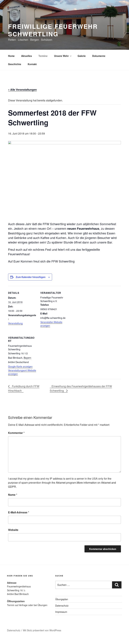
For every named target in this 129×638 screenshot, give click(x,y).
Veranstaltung (15, 323)
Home (11, 56)
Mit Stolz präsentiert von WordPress (42, 630)
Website (13, 530)
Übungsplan (61, 599)
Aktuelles (26, 56)
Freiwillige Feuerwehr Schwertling (53, 30)
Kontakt (32, 64)
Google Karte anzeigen (20, 366)
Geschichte (14, 64)
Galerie (82, 56)
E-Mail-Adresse (18, 512)
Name (12, 495)
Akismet (61, 482)
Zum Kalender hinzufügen (31, 277)
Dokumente (98, 56)
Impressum (61, 611)
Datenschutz (62, 605)
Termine (43, 56)
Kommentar (16, 433)
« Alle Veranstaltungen (22, 89)
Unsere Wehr (61, 56)
